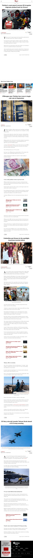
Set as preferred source (29, 32)
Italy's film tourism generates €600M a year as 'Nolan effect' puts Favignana (14, 347)
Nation (17, 3)
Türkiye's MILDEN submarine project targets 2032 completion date (28, 90)
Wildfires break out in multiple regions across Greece (13, 342)
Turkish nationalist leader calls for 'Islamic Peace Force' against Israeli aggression (11, 91)
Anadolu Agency (4, 32)
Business (7, 348)
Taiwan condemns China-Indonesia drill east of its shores (14, 520)
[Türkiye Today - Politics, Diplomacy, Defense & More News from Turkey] (16, 1)
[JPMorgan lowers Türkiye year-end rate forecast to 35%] (25, 200)
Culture (7, 353)
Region (6, 343)
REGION (11, 548)
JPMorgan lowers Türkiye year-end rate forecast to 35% (13, 200)
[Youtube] (16, 546)
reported (25, 458)
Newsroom (3, 451)
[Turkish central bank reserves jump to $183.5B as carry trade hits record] (25, 205)
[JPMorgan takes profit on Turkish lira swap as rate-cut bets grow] (25, 210)
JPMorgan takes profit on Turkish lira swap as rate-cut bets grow (14, 210)
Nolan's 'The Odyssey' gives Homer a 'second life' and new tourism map (14, 352)
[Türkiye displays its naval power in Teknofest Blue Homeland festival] (21, 85)
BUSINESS (21, 548)
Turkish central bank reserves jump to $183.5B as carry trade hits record (13, 205)
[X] (13, 546)
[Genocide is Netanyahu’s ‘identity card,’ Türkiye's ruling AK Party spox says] (4, 85)
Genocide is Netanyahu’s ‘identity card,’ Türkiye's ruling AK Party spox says (3, 90)
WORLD (17, 548)
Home (15, 3)
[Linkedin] (19, 546)
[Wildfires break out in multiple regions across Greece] (25, 342)
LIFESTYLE (26, 548)
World (6, 516)
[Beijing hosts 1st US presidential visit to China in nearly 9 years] (25, 514)
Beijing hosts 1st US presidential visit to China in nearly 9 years (13, 515)
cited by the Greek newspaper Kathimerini (19, 404)
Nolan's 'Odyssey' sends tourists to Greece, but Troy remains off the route (14, 357)
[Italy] (25, 346)
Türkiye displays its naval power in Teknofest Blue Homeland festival (20, 90)
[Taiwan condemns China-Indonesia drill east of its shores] (25, 519)
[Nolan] (25, 351)
